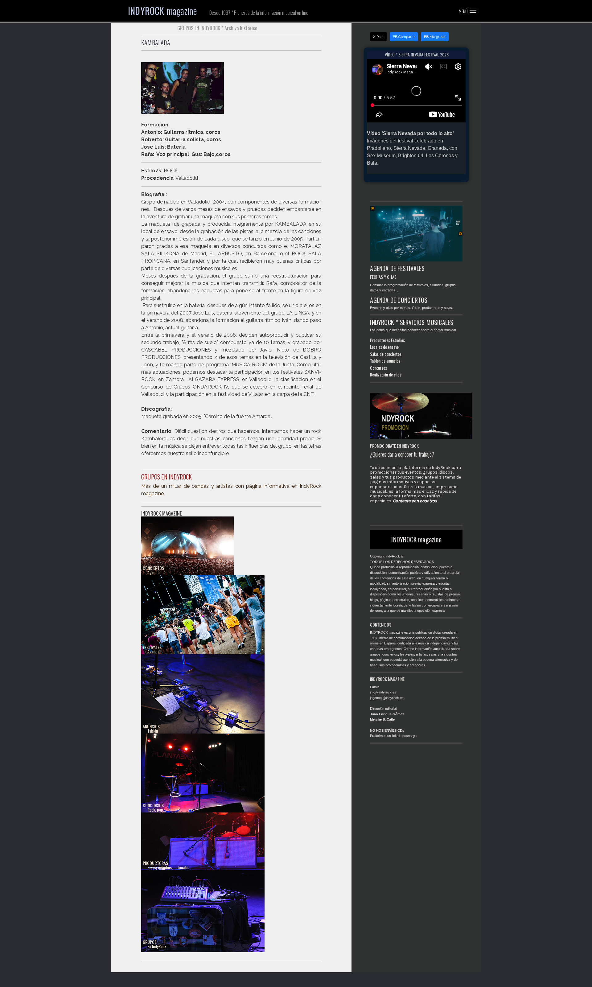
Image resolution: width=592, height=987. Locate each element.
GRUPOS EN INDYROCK (166, 476)
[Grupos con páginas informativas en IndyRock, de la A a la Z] (203, 911)
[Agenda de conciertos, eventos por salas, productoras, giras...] (188, 547)
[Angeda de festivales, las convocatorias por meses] (203, 616)
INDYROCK (162, 11)
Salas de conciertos (385, 354)
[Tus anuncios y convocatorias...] (203, 695)
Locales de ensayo (384, 346)
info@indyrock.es (383, 692)
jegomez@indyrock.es (387, 698)
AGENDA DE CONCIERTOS (398, 300)
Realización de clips (385, 374)
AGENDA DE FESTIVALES (397, 268)
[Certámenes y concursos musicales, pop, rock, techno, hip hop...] (203, 774)
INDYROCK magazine (416, 539)
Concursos (378, 367)
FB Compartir (404, 37)
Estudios (398, 340)
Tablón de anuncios (385, 360)
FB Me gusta (435, 37)
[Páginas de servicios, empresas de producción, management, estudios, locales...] (203, 853)
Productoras (380, 340)
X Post (378, 37)
